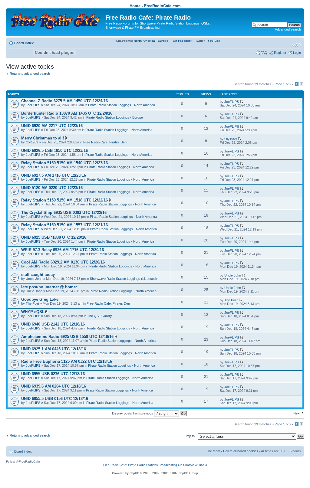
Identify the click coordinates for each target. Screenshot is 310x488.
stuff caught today (38, 274)
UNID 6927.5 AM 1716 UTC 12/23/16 (53, 175)
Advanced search (288, 29)
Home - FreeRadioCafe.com (155, 6)
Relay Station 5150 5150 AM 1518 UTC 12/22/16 (64, 200)
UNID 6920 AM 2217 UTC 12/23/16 (52, 125)
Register (280, 52)
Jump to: (189, 436)
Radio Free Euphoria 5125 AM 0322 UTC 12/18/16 (66, 361)
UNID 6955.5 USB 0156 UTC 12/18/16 (54, 398)
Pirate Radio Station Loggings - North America (121, 105)
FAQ (264, 52)
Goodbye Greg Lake (39, 299)
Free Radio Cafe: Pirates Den (105, 142)
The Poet (32, 303)
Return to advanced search (30, 73)
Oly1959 (32, 142)
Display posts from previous (133, 413)
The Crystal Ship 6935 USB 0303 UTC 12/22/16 (64, 212)
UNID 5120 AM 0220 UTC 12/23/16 (52, 187)
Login (297, 52)
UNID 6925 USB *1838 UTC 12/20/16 (53, 237)
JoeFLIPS (33, 105)
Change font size (296, 45)
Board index (24, 43)
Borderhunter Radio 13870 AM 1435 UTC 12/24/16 (66, 113)
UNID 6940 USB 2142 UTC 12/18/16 (53, 324)
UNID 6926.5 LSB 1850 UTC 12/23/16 (54, 150)
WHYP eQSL (33, 312)
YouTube (214, 40)
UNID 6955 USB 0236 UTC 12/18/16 (53, 374)
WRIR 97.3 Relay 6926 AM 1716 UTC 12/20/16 (62, 249)
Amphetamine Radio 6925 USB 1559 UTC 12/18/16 (68, 336)
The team (213, 451)
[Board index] (56, 20)
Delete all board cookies (240, 451)
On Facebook (183, 40)
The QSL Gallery (99, 316)
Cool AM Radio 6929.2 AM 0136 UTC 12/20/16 (63, 262)
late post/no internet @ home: (49, 287)
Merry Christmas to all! (42, 138)
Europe (163, 40)
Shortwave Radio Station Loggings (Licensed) (123, 278)
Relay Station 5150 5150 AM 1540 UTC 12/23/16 (64, 163)
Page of (283, 84)
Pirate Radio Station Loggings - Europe (114, 117)
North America (144, 40)
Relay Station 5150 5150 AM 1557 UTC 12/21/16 (64, 225)
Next (296, 413)
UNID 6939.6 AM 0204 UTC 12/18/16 (53, 386)
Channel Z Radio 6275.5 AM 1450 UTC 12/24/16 (64, 101)
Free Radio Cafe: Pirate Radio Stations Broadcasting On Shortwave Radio (155, 465)
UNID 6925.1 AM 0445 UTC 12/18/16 (53, 349)
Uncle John (34, 278)
